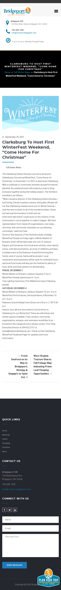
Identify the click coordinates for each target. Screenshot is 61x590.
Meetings (6, 435)
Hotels (5, 439)
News (4, 451)
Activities (6, 447)
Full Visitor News (22, 72)
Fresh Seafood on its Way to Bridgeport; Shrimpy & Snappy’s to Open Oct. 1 (18, 366)
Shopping (6, 443)
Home (7, 72)
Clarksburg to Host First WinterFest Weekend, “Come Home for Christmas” (28, 150)
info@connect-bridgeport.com (24, 33)
